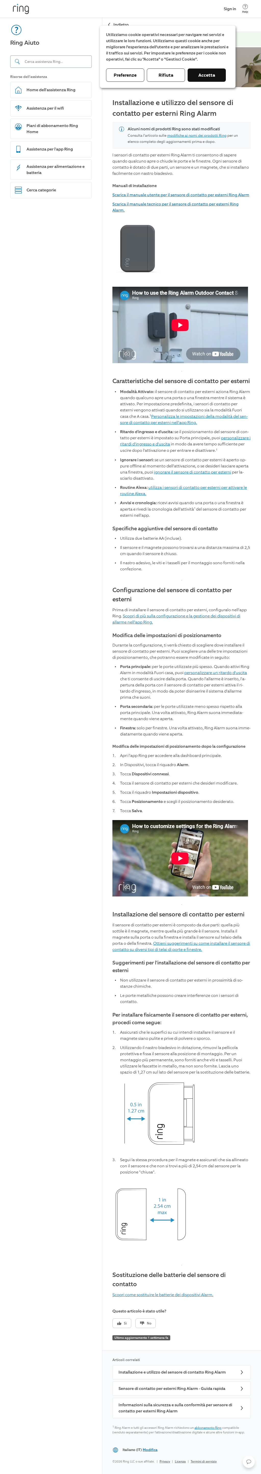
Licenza (180, 1446)
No (149, 1308)
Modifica (150, 1434)
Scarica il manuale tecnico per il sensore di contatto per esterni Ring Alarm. (175, 192)
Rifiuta (166, 75)
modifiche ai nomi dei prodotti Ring (197, 120)
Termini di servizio (204, 1446)
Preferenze (125, 75)
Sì (125, 1308)
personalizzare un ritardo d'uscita (215, 657)
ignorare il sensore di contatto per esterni (192, 456)
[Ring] (21, 9)
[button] (249, 1462)
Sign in (230, 8)
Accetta (206, 75)
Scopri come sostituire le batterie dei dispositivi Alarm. (162, 1279)
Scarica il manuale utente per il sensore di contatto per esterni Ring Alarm (180, 179)
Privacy (165, 1446)
